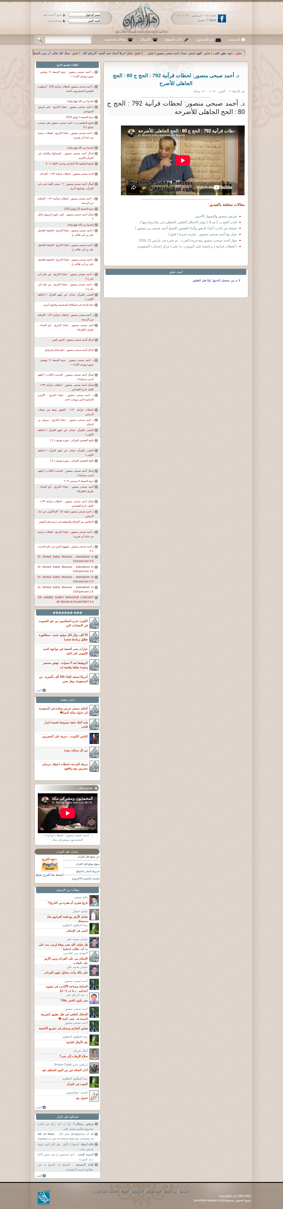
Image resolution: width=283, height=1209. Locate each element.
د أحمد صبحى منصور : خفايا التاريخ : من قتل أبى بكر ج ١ (66, 286)
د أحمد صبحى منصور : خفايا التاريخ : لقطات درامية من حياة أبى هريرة (66, 135)
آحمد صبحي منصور (76, 981)
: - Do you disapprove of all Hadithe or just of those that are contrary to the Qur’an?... (66, 1136)
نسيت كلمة (48, 15)
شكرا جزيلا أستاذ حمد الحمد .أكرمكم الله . (195, 53)
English (211, 20)
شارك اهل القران (67, 851)
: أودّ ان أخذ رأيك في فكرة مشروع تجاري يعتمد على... (66, 1126)
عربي (201, 20)
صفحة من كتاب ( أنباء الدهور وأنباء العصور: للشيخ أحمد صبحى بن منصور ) (186, 228)
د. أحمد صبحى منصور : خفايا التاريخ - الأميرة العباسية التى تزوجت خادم (66, 397)
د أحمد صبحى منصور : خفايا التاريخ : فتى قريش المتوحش (66, 109)
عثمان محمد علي (77, 939)
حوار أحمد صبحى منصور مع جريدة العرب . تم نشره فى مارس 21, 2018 (188, 240)
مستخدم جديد (54, 20)
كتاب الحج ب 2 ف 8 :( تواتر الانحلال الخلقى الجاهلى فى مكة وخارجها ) (188, 222)
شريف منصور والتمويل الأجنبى (216, 216)
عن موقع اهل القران (88, 856)
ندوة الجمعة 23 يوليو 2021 (79, 208)
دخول (59, 14)
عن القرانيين (205, 39)
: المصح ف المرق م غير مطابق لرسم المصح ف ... (66, 1167)
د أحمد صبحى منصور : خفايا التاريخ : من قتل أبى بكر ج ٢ (66, 276)
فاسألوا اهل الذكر (67, 1116)
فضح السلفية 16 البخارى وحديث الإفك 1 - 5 (70, 163)
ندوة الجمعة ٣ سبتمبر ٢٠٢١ (79, 481)
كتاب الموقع (173, 39)
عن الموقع (170, 1191)
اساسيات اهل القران (106, 1191)
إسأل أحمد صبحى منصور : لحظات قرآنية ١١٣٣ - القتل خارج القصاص (66, 387)
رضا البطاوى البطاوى (75, 925)
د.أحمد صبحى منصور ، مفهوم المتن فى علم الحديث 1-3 (66, 548)
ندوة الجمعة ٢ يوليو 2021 (80, 117)
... (233, 53)
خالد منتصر (81, 897)
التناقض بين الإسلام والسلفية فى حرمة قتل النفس (66, 521)
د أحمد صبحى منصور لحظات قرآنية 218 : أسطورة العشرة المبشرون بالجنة (66, 89)
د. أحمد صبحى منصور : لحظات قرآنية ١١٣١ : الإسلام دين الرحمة (66, 201)
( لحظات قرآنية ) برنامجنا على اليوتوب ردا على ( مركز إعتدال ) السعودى (187, 246)
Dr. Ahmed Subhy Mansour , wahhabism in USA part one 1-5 (66, 589)
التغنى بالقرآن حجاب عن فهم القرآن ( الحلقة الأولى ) (66, 297)
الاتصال (145, 39)
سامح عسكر (80, 911)
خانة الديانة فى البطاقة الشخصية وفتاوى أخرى (68, 304)
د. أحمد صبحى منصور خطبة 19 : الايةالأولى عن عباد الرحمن (66, 514)
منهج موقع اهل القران (87, 863)
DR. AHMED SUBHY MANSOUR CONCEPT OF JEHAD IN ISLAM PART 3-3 (66, 599)
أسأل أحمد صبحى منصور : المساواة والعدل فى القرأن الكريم (66, 155)
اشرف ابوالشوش (77, 1092)
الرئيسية (234, 39)
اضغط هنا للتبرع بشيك (49, 875)
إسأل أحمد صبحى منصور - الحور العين (73, 339)
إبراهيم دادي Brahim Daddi (71, 1064)
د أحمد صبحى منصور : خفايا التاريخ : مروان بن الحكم (66, 422)
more (41, 690)
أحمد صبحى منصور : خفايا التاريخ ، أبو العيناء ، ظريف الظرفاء (66, 327)
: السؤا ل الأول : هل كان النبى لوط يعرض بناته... (66, 1147)
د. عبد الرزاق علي (77, 995)
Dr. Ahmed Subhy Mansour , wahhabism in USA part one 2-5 (66, 579)
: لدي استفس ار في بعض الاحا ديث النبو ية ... (66, 1157)
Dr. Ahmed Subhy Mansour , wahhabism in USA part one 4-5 (66, 559)
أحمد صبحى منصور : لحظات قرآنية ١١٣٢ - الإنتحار (67, 173)
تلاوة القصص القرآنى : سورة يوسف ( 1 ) (72, 440)
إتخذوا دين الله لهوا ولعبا (80, 101)
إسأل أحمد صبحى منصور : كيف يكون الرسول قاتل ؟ (66, 216)
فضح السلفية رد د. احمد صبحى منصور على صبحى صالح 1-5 (66, 125)
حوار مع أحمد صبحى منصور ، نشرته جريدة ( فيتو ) (202, 234)
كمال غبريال (80, 1050)
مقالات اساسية (115, 39)
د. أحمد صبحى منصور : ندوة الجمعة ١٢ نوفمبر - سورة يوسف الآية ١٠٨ (66, 74)
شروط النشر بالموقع (87, 871)
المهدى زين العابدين (75, 953)
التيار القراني (154, 1191)
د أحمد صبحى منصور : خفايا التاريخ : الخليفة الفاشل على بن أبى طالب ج (66, 232)
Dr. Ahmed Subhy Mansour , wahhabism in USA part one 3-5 (66, 569)
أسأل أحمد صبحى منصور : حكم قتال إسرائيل (69, 349)
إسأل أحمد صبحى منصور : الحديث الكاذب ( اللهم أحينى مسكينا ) (66, 377)
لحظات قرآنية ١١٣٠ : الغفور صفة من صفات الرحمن (66, 412)
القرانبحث (138, 1191)
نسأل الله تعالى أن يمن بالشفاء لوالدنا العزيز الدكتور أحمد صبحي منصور (114, 53)
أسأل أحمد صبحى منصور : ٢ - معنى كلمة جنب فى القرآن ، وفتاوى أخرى (66, 186)
